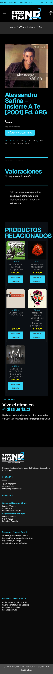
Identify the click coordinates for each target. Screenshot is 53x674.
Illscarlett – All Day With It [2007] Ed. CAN (16, 267)
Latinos (31, 27)
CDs (21, 27)
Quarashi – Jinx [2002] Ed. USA (16, 314)
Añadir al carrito (20, 132)
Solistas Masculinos (17, 143)
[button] (4, 14)
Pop (41, 27)
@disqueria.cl (16, 409)
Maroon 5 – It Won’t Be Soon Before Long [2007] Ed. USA (16, 373)
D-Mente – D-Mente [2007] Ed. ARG (37, 267)
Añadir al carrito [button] (15, 279)
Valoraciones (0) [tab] (14, 160)
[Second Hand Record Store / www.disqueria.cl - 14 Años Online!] (26, 14)
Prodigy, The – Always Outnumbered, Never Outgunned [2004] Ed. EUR (37, 319)
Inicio (12, 27)
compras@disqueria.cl (11, 488)
